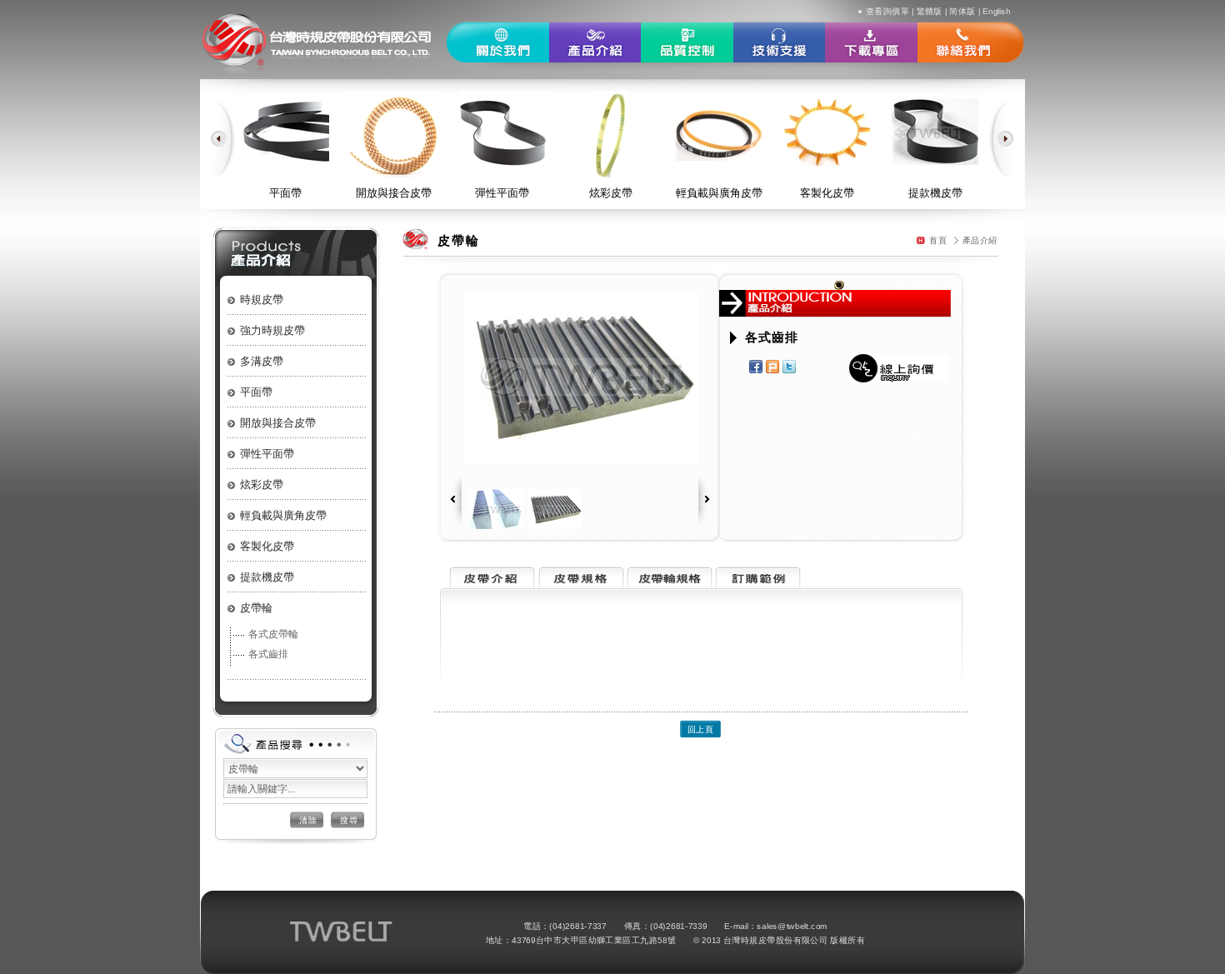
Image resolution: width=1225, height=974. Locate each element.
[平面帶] (285, 130)
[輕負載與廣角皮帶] (718, 130)
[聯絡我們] (971, 42)
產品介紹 (980, 239)
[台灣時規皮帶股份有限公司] (323, 39)
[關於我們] (498, 42)
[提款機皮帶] (935, 130)
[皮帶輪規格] (668, 584)
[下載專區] (871, 42)
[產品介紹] (595, 42)
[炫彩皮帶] (610, 133)
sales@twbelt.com (792, 926)
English (996, 10)
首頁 (938, 239)
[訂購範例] (757, 584)
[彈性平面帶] (502, 132)
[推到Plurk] (774, 366)
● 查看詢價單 (883, 10)
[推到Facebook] (757, 366)
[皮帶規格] (579, 584)
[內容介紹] (490, 584)
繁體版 (929, 10)
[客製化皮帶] (827, 130)
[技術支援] (779, 42)
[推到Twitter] (790, 366)
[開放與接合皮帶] (394, 133)
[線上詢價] (899, 368)
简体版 (963, 10)
